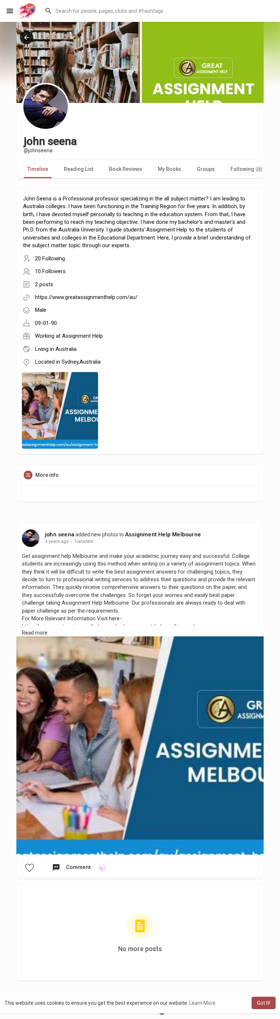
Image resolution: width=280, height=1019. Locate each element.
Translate (83, 541)
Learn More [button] (202, 1003)
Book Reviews (125, 169)
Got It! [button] (263, 1003)
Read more (34, 633)
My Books (169, 169)
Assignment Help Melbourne (163, 534)
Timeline (37, 169)
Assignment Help (82, 336)
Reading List (78, 169)
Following (245, 169)
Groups (206, 169)
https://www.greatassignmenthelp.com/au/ (86, 297)
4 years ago (57, 541)
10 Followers (50, 271)
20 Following (50, 258)
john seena (59, 534)
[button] (158, 11)
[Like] (29, 867)
